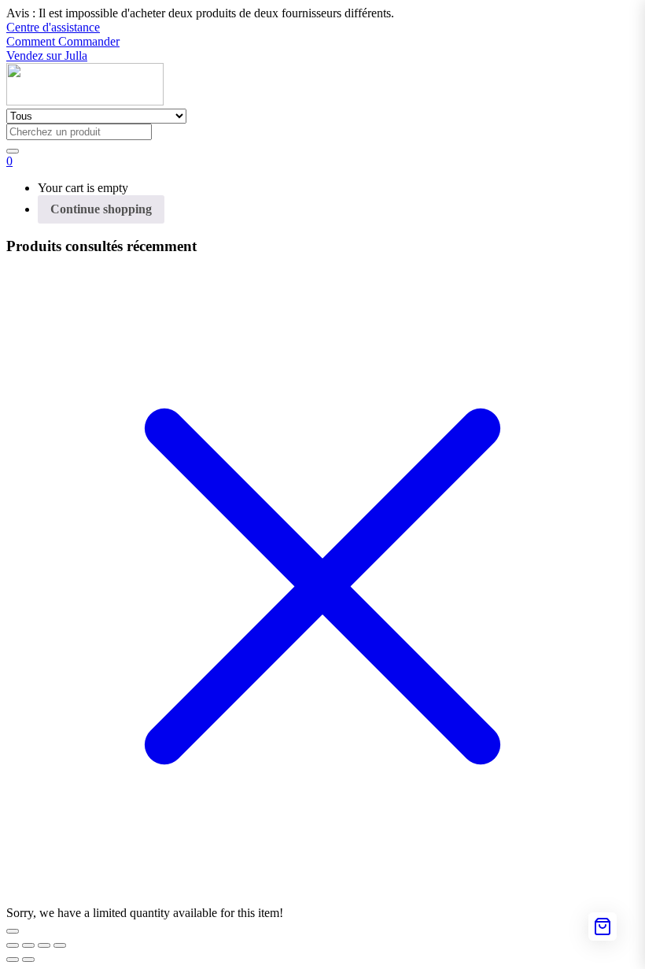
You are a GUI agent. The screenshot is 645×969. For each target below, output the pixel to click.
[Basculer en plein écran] (28, 945)
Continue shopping (101, 209)
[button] (200, 13)
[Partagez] (44, 945)
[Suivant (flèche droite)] (28, 959)
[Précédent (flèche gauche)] (12, 959)
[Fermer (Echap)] (59, 945)
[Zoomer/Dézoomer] (12, 945)
